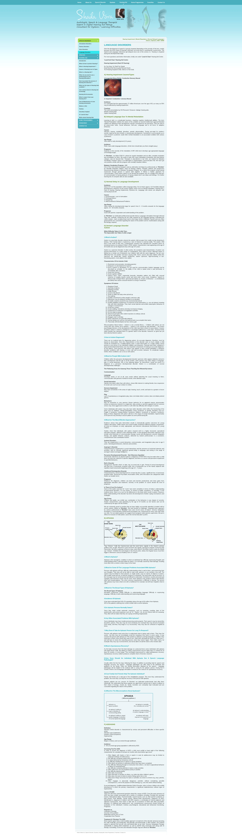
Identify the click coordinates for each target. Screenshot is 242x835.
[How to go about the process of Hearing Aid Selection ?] (88, 82)
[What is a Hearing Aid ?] (88, 72)
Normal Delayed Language (155, 39)
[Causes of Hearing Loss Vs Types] (88, 69)
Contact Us (123, 832)
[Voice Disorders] (88, 49)
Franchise (117, 832)
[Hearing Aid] (123, 2)
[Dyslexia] (112, 2)
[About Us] (88, 2)
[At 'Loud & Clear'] (88, 114)
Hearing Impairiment (129, 39)
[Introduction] (88, 60)
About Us (82, 832)
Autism (148, 40)
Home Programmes (109, 832)
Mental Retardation (141, 39)
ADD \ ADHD (160, 40)
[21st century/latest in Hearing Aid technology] (88, 90)
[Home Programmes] (137, 2)
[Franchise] (151, 2)
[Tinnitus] (88, 108)
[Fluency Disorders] (88, 46)
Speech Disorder (89, 832)
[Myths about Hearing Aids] (88, 117)
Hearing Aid (101, 832)
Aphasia (153, 40)
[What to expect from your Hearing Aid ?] (88, 98)
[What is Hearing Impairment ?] (88, 66)
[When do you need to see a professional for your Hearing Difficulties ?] (88, 76)
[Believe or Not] (88, 106)
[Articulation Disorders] (88, 43)
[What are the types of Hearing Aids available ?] (88, 86)
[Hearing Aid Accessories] (88, 94)
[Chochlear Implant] (88, 111)
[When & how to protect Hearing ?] (88, 63)
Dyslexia (96, 832)
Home (78, 832)
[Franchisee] (88, 120)
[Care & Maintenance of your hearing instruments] (88, 102)
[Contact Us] (88, 126)
